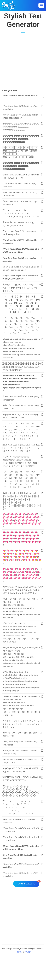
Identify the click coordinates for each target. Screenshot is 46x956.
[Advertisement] (23, 63)
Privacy (28, 952)
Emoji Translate (28, 883)
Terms (19, 952)
